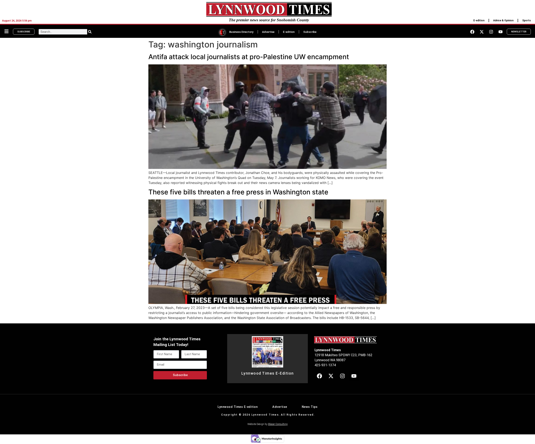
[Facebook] (472, 32)
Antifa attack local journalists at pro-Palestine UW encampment (248, 57)
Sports (526, 20)
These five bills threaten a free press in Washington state (238, 192)
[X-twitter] (482, 32)
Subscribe (309, 31)
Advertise (268, 31)
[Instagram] (491, 32)
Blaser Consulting (278, 424)
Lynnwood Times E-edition (238, 407)
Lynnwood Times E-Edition (267, 373)
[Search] (90, 31)
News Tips (310, 407)
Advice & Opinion (503, 20)
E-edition (478, 20)
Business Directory (241, 31)
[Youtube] (500, 32)
